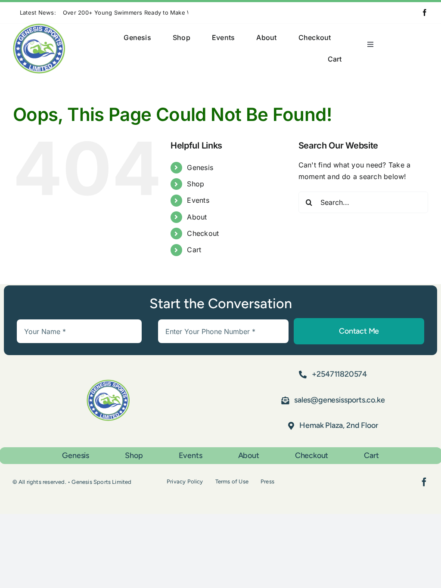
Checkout (203, 233)
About (197, 217)
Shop (195, 183)
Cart (194, 249)
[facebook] (424, 12)
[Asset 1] (39, 27)
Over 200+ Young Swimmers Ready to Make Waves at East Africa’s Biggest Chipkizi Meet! (187, 12)
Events (198, 200)
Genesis (200, 167)
